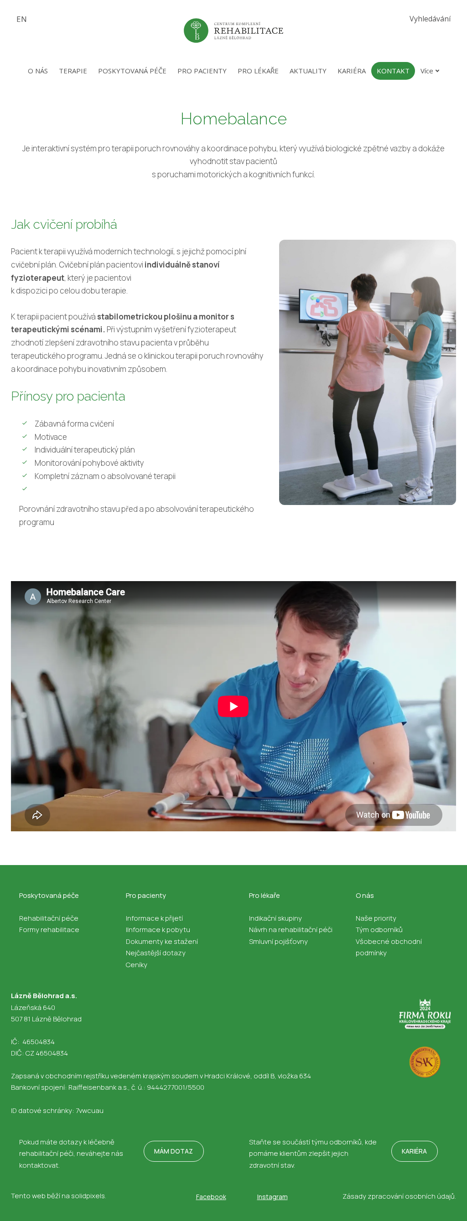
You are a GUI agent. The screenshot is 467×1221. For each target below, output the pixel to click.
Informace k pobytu (158, 929)
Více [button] (426, 70)
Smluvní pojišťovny (278, 941)
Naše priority (376, 918)
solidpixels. (88, 1195)
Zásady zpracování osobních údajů (398, 1196)
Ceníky (136, 964)
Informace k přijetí (154, 918)
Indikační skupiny (275, 918)
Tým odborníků (379, 929)
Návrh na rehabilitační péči (290, 929)
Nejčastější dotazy (156, 953)
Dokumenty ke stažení (162, 941)
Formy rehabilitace (49, 929)
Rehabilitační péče (48, 918)
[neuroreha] (233, 30)
